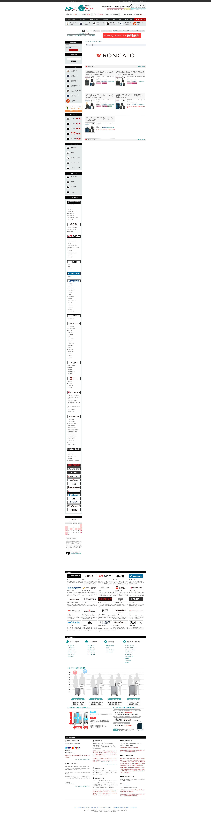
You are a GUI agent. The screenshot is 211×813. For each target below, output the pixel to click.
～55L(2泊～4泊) (91, 647)
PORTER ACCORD (72, 434)
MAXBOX (70, 341)
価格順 (139, 66)
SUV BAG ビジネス (72, 456)
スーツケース (71, 645)
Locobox (70, 330)
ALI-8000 (70, 358)
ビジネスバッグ (71, 649)
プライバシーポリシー (107, 807)
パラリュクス (71, 296)
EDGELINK (70, 257)
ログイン (136, 1)
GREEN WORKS (71, 365)
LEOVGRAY (70, 452)
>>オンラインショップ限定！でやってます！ (81, 34)
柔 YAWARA (70, 454)
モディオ (70, 298)
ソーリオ (70, 387)
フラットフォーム (72, 300)
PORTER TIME (71, 421)
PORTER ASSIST (72, 427)
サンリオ (142, 30)
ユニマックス (71, 288)
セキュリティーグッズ (130, 649)
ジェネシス (70, 385)
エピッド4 (70, 305)
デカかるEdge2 (71, 328)
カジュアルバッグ (72, 652)
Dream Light (70, 351)
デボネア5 (70, 307)
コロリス (70, 383)
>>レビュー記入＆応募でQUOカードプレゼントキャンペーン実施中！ (81, 35)
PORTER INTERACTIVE (73, 429)
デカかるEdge (71, 326)
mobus (69, 336)
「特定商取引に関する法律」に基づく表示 (120, 807)
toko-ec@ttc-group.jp (69, 783)
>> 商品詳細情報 (110, 81)
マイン (69, 266)
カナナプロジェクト (72, 252)
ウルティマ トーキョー (73, 245)
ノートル (70, 268)
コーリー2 (70, 209)
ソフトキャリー (71, 647)
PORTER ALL (71, 440)
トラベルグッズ (71, 654)
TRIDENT (70, 373)
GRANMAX (70, 345)
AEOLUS (70, 353)
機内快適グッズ (128, 654)
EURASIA (70, 367)
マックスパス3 (71, 215)
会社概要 (79, 807)
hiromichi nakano (72, 241)
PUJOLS (70, 255)
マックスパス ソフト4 (73, 217)
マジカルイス (71, 339)
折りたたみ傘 (135, 30)
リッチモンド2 (71, 318)
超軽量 (107, 647)
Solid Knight (70, 332)
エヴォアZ (70, 286)
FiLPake (70, 347)
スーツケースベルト (129, 645)
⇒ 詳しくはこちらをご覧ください (82, 759)
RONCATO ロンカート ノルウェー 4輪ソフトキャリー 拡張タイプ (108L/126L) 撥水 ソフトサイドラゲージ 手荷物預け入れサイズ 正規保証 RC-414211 (99, 73)
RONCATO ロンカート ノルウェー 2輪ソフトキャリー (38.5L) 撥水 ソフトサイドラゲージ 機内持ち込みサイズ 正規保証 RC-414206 (99, 119)
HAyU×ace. (70, 231)
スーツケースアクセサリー (131, 647)
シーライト (70, 283)
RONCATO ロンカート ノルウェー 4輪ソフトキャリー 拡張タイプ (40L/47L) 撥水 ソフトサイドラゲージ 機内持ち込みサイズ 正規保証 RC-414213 (99, 96)
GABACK (70, 458)
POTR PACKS (71, 442)
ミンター (70, 294)
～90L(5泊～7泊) (91, 652)
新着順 (143, 66)
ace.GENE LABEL (72, 229)
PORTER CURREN (72, 431)
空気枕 (128, 30)
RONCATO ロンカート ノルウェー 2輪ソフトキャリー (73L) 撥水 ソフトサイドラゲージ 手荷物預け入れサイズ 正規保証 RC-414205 (129, 96)
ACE (69, 239)
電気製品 (127, 658)
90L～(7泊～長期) (91, 654)
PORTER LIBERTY (72, 436)
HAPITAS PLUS (71, 371)
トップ (86, 41)
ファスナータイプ (110, 649)
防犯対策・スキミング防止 (119, 30)
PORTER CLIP (71, 419)
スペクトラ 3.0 (71, 411)
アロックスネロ (71, 409)
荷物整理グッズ (128, 652)
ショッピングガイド (86, 807)
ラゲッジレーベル (72, 444)
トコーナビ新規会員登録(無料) (126, 1)
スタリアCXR (71, 205)
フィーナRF (70, 219)
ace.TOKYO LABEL (72, 227)
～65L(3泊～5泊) (91, 649)
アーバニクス (71, 311)
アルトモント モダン (72, 400)
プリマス (70, 276)
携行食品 (127, 662)
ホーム (75, 807)
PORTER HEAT (71, 425)
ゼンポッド (70, 292)
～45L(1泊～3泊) (91, 645)
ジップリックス (71, 290)
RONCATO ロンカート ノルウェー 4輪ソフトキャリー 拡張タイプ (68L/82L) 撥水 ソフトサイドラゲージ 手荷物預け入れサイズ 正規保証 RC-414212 (130, 73)
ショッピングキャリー (106, 30)
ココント (70, 264)
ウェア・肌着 (128, 660)
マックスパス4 (71, 213)
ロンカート (99, 41)
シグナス (70, 381)
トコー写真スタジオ (133, 807)
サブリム (70, 309)
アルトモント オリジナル (73, 395)
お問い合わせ (93, 807)
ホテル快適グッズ (129, 656)
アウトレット (71, 656)
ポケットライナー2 (72, 211)
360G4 (69, 207)
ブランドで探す (92, 41)
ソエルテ (70, 250)
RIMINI (69, 243)
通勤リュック (96, 30)
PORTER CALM (71, 438)
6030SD (70, 355)
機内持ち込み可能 (110, 645)
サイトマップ (99, 807)
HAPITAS (70, 369)
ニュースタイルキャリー (73, 460)
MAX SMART (71, 343)
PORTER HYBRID (72, 423)
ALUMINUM (70, 334)
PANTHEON (70, 349)
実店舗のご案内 (143, 1)
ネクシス (70, 302)
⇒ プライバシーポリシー (106, 761)
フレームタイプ (109, 652)
